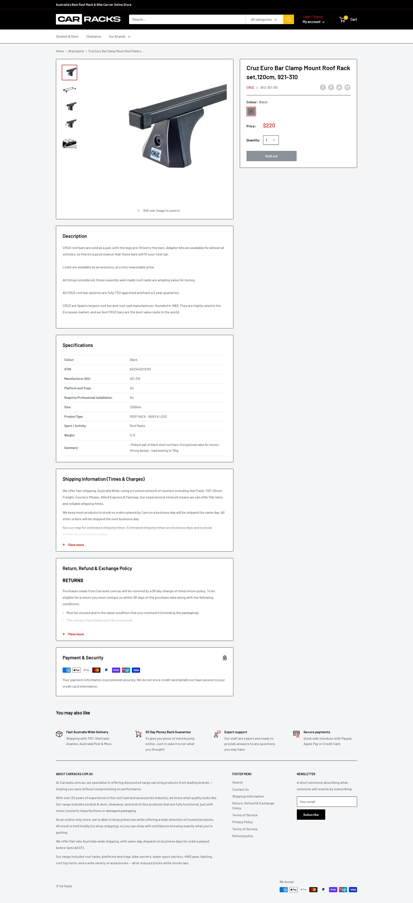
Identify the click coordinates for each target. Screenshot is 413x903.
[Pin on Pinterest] (331, 87)
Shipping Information (248, 796)
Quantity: (253, 140)
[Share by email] (347, 87)
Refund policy (242, 836)
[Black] (251, 111)
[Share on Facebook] (323, 87)
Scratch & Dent (67, 36)
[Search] (288, 19)
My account (312, 21)
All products (76, 51)
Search (237, 782)
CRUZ (250, 87)
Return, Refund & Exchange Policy (253, 805)
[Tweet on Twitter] (339, 87)
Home (60, 51)
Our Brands (117, 36)
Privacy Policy (242, 822)
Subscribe (311, 814)
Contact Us (240, 789)
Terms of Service (245, 815)
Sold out (271, 156)
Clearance (93, 36)
